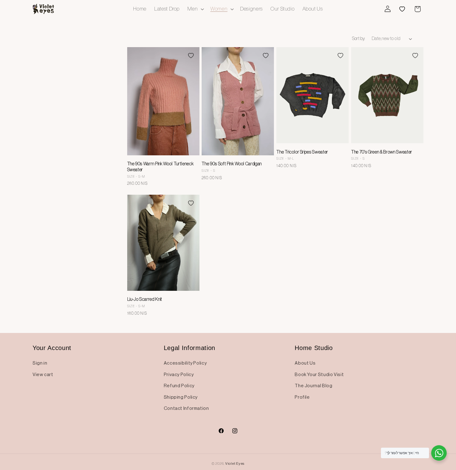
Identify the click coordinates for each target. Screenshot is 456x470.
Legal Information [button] (189, 347)
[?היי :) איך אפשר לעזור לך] (439, 453)
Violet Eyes (234, 463)
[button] (195, 9)
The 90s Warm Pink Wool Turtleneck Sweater (160, 166)
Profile (302, 397)
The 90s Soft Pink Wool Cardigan (232, 163)
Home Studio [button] (314, 347)
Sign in (40, 363)
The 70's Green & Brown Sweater (381, 151)
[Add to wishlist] (191, 55)
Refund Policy (179, 385)
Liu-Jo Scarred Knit (145, 299)
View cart (43, 374)
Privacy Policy (179, 374)
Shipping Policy (181, 397)
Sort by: (358, 38)
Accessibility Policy (185, 363)
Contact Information (186, 408)
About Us (305, 363)
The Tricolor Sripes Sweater (302, 151)
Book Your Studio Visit (319, 374)
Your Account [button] (52, 347)
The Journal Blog (313, 385)
